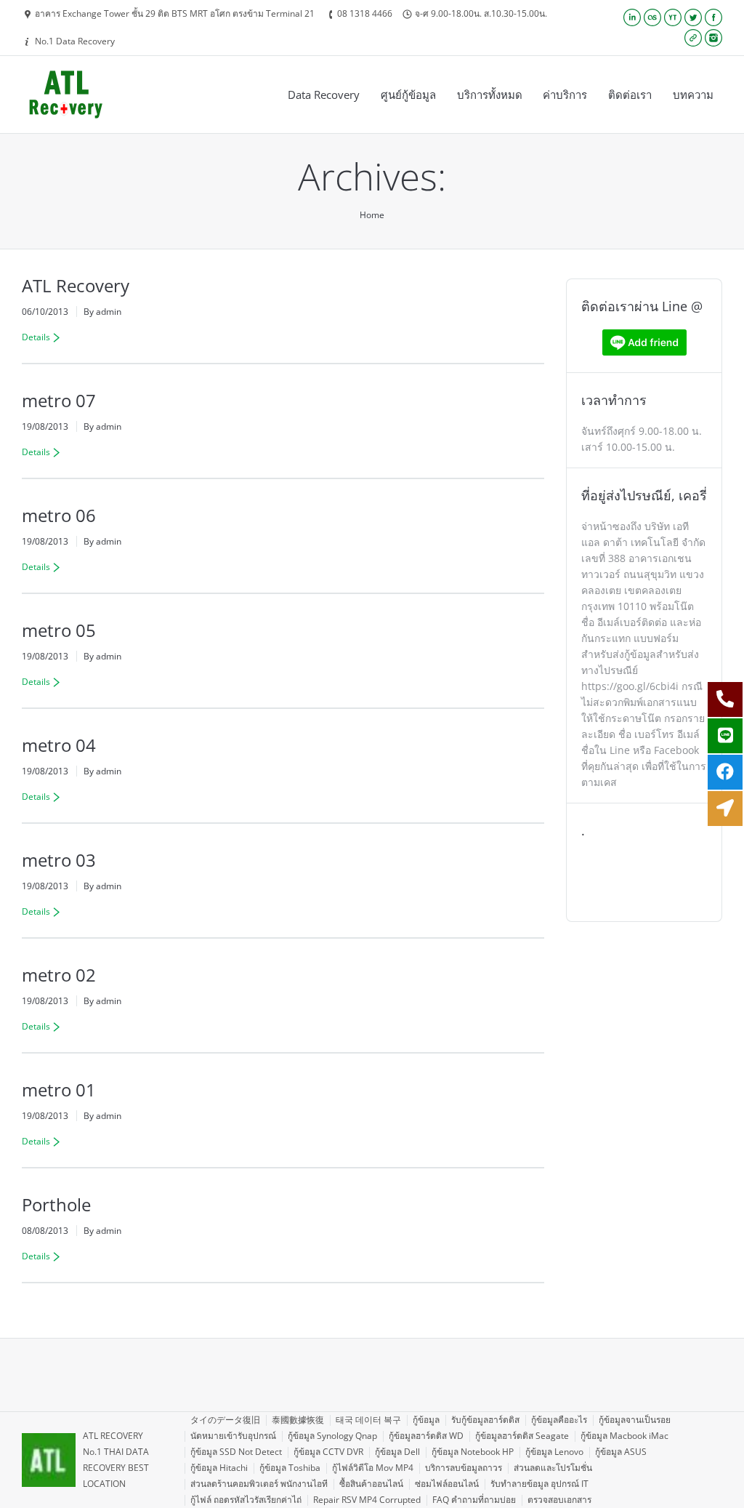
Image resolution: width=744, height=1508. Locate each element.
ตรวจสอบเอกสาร (559, 1499)
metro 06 (59, 515)
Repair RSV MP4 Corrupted (367, 1499)
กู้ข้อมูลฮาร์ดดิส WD (426, 1435)
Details (36, 337)
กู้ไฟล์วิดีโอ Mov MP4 (372, 1467)
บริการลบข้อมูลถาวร (463, 1467)
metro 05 (59, 630)
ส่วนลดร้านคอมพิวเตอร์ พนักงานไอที (259, 1483)
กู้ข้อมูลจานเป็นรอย (635, 1419)
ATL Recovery (75, 285)
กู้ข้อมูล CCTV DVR (328, 1451)
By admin (102, 311)
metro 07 (59, 400)
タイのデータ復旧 (225, 1419)
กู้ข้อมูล (426, 1419)
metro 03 (59, 860)
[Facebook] (713, 17)
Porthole (56, 1204)
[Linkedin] (632, 17)
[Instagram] (713, 38)
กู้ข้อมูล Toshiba (289, 1467)
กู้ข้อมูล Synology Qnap (332, 1435)
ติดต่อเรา (630, 94)
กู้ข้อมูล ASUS (621, 1451)
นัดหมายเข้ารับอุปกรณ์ (233, 1435)
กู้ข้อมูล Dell (397, 1451)
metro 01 (59, 1090)
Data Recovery (324, 94)
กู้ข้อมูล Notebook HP (473, 1451)
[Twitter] (693, 17)
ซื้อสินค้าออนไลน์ (371, 1483)
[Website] (693, 38)
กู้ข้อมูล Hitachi (219, 1467)
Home (372, 215)
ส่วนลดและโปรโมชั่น (553, 1467)
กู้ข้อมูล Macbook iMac (624, 1435)
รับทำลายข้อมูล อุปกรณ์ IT (539, 1483)
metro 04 (59, 745)
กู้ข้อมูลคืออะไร (559, 1419)
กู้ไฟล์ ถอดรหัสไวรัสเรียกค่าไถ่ (246, 1499)
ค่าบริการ (565, 94)
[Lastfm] (652, 17)
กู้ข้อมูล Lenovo (554, 1451)
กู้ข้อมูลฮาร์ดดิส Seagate (522, 1435)
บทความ (693, 94)
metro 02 (59, 975)
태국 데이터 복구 (368, 1419)
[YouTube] (673, 17)
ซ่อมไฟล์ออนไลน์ (447, 1483)
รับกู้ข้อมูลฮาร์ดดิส (485, 1419)
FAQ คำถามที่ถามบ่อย (474, 1499)
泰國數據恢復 (298, 1419)
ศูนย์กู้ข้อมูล (408, 94)
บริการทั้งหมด (489, 94)
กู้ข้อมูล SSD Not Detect (236, 1451)
